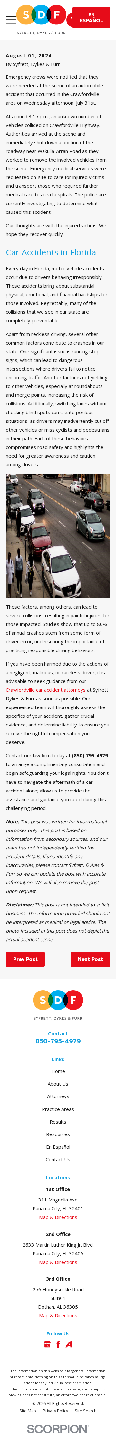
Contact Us (58, 1159)
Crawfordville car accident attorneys (46, 690)
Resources (58, 1134)
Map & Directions (58, 1217)
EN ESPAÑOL (91, 17)
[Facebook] (58, 1344)
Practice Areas (58, 1109)
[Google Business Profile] (47, 1344)
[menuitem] (27, 1411)
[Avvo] (68, 1344)
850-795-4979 (58, 1041)
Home (58, 1071)
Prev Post (25, 959)
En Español (58, 1146)
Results (58, 1121)
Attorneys (58, 1096)
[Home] (41, 20)
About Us (58, 1083)
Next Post (90, 959)
